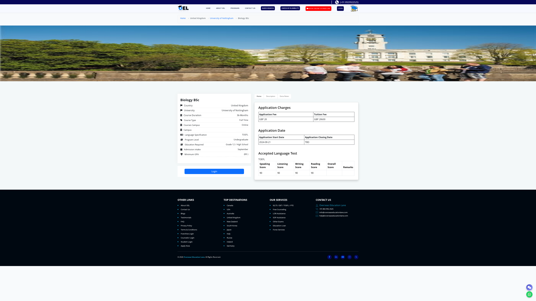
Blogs (183, 213)
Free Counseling (279, 209)
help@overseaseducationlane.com (333, 215)
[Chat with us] (529, 287)
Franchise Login (187, 233)
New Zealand (232, 221)
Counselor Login (187, 237)
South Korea (232, 225)
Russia (229, 237)
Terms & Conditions (189, 229)
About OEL (220, 8)
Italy (228, 233)
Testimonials (186, 217)
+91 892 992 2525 (326, 209)
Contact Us (250, 8)
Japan (229, 229)
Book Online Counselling (319, 8)
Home (208, 8)
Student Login (186, 242)
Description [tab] (270, 96)
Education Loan (279, 225)
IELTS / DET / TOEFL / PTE (283, 205)
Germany (230, 246)
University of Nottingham (221, 18)
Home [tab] (259, 96)
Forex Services (279, 229)
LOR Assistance (279, 213)
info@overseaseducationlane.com (333, 212)
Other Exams (278, 221)
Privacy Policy (186, 225)
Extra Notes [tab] (284, 96)
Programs (235, 8)
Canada (230, 205)
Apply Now (185, 246)
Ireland (230, 242)
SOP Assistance (279, 217)
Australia (230, 213)
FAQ (182, 221)
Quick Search (268, 8)
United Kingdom (233, 217)
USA (228, 209)
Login (340, 8)
